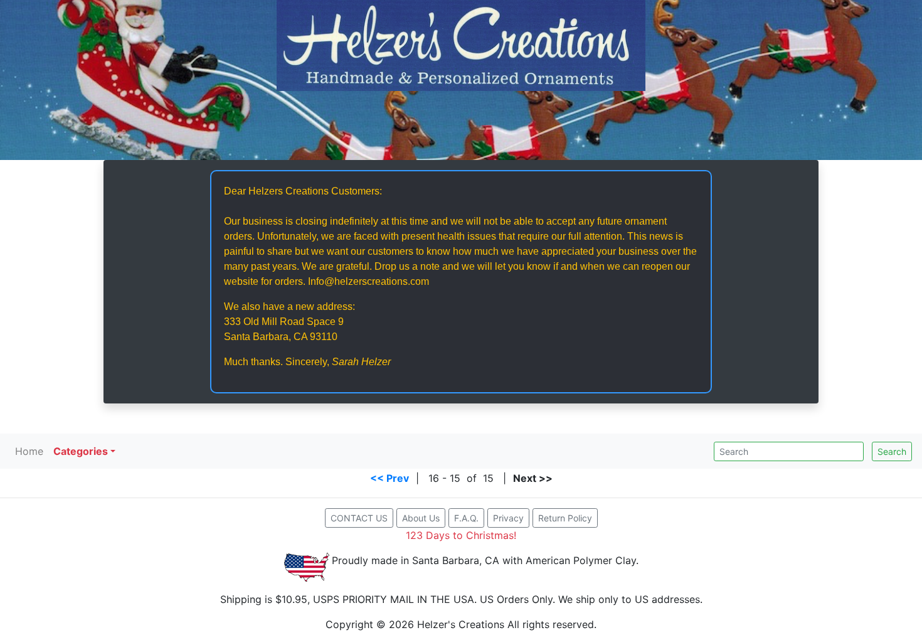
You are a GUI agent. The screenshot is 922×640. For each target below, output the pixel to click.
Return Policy (565, 518)
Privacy (508, 518)
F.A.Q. (466, 518)
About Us (421, 518)
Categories (80, 451)
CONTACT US (359, 518)
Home (29, 451)
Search (891, 451)
